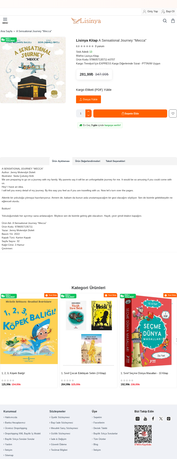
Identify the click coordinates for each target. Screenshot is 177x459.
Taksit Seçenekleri (115, 161)
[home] (6, 31)
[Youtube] (145, 419)
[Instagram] (137, 419)
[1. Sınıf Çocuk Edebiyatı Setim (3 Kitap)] (88, 331)
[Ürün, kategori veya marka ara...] (164, 21)
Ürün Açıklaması (61, 161)
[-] (88, 115)
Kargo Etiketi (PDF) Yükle (93, 89)
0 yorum (99, 46)
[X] (161, 419)
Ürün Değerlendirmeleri (87, 161)
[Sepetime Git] (173, 21)
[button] (130, 113)
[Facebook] (153, 419)
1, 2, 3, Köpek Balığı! (13, 373)
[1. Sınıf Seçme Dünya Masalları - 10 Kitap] (148, 331)
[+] (88, 111)
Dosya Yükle (90, 99)
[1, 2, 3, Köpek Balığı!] (29, 331)
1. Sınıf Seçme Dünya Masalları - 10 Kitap (144, 373)
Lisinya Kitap (87, 40)
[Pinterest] (169, 419)
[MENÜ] (5, 21)
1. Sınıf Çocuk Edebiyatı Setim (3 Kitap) (83, 373)
